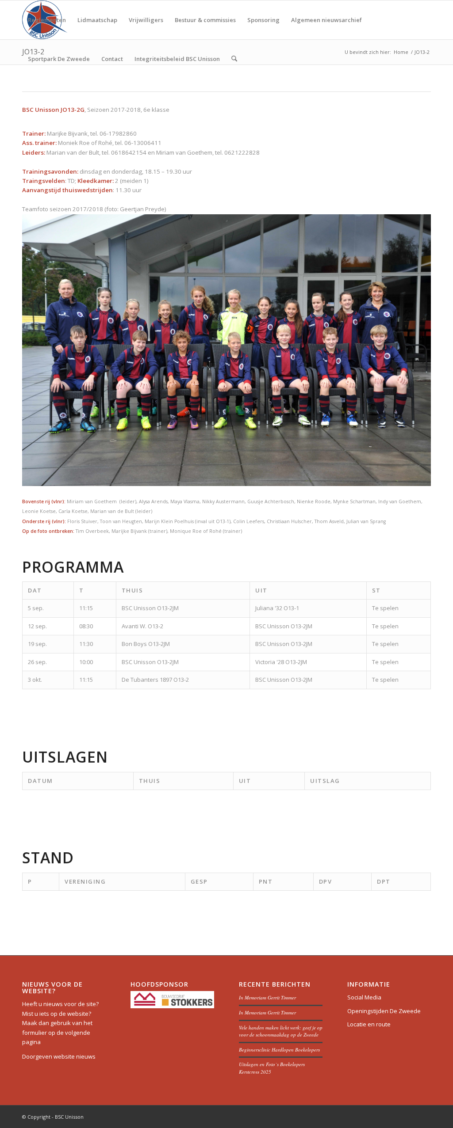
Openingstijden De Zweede (384, 1011)
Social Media (364, 997)
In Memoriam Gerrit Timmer (267, 997)
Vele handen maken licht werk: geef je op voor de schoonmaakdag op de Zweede (280, 1031)
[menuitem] (47, 19)
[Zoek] (234, 58)
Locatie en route (369, 1024)
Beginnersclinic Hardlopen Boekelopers (279, 1049)
